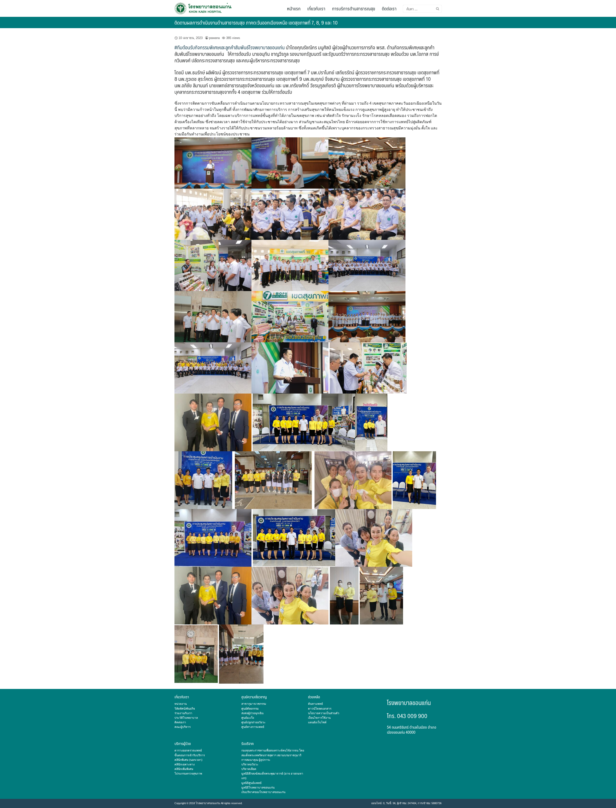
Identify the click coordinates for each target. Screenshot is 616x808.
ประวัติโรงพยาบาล (186, 717)
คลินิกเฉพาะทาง (184, 764)
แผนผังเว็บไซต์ (317, 722)
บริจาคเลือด (248, 769)
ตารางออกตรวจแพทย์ (188, 750)
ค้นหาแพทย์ (315, 704)
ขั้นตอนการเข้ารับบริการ (189, 755)
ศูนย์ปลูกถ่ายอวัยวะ (253, 722)
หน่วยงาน (180, 704)
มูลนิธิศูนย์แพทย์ (251, 783)
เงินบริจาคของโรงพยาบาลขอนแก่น (263, 792)
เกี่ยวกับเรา (316, 8)
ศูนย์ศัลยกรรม (250, 708)
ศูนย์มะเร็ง (247, 717)
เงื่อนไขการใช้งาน (319, 717)
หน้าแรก (294, 8)
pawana (214, 38)
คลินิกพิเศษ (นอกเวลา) (188, 760)
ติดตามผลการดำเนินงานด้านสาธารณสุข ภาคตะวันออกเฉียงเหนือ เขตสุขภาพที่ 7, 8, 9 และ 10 (256, 22)
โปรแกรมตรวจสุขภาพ (188, 773)
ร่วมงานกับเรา (183, 713)
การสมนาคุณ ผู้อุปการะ (255, 760)
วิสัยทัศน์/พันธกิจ (184, 708)
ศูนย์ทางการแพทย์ (252, 727)
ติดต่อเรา (389, 8)
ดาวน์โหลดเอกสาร (319, 708)
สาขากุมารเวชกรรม (253, 704)
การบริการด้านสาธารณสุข (353, 8)
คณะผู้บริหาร (182, 727)
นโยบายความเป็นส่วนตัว (323, 713)
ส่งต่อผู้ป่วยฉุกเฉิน (252, 713)
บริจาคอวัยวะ (249, 764)
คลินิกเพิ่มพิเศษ (183, 769)
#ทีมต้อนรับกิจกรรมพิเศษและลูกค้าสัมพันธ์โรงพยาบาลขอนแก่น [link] (229, 47)
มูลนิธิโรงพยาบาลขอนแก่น (258, 787)
